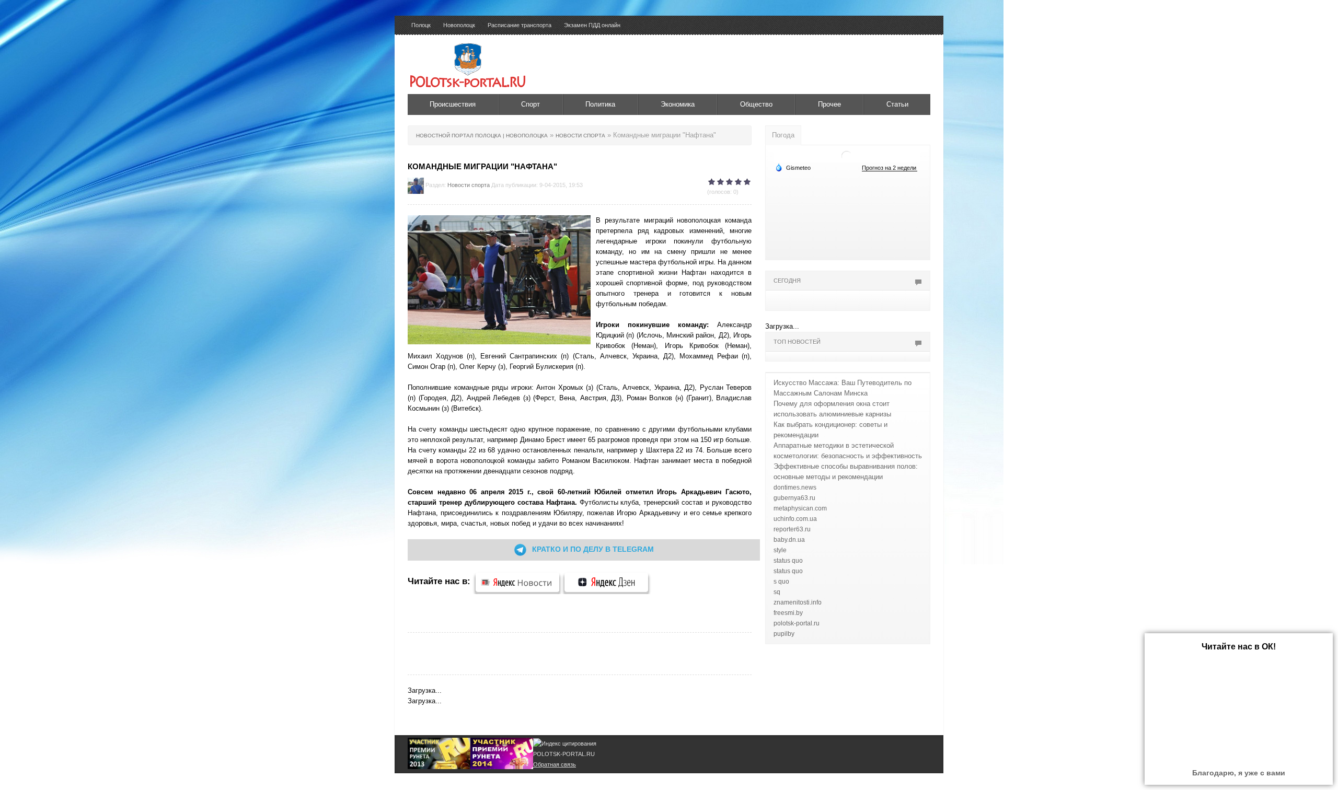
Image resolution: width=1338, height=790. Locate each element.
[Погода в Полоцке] (846, 155)
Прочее (829, 104)
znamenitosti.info (798, 602)
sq (777, 592)
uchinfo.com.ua (795, 518)
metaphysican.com (800, 508)
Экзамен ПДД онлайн (592, 25)
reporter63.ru (792, 529)
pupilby (784, 633)
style (780, 550)
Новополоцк (459, 25)
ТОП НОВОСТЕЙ (797, 342)
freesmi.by (788, 613)
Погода (783, 135)
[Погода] (793, 167)
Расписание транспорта (519, 25)
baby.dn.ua (789, 539)
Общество (756, 104)
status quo (788, 560)
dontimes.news (795, 487)
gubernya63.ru (794, 498)
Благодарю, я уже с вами (1238, 773)
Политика (600, 104)
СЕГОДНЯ (787, 280)
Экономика (678, 104)
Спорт (530, 104)
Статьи (897, 104)
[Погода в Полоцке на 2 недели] (889, 168)
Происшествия (453, 104)
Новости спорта (468, 185)
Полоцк (421, 25)
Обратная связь (554, 764)
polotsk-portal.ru (797, 623)
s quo (781, 581)
